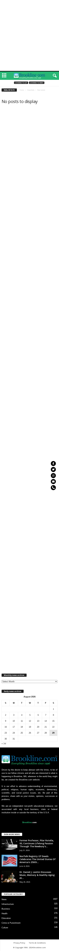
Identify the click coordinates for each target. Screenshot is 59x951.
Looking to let (21, 83)
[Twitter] (53, 469)
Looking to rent (37, 83)
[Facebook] (53, 463)
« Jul (4, 743)
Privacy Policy (19, 943)
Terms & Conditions (37, 943)
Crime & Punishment (11, 923)
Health (4, 913)
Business (6, 909)
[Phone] (53, 487)
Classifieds (30, 90)
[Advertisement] (29, 4)
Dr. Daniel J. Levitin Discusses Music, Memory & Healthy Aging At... (37, 875)
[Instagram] (53, 475)
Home (22, 90)
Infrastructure (8, 904)
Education (6, 918)
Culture (5, 927)
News (4, 899)
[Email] (53, 481)
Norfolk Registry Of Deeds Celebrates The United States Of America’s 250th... (38, 859)
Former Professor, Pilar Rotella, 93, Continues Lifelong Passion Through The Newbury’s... (37, 843)
